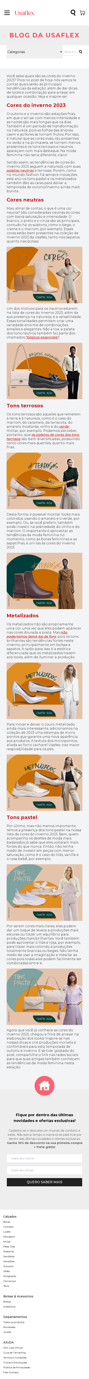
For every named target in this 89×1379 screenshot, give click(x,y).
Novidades (9, 1327)
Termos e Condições (14, 1357)
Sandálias (8, 1256)
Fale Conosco (11, 1372)
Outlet (7, 1332)
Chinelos (8, 1226)
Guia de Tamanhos (14, 1352)
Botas (6, 1221)
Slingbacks (9, 1276)
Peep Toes (9, 1246)
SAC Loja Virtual (13, 1347)
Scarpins (8, 1266)
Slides (6, 1271)
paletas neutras (20, 171)
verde (64, 427)
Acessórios (9, 1306)
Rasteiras (8, 1251)
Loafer (7, 1231)
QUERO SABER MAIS (44, 1182)
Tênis (6, 1285)
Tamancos (9, 1281)
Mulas (6, 1241)
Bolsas (7, 1301)
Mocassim (9, 1236)
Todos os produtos (13, 1322)
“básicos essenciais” (42, 337)
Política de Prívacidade (16, 1367)
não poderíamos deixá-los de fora (37, 634)
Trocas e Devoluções (15, 1362)
